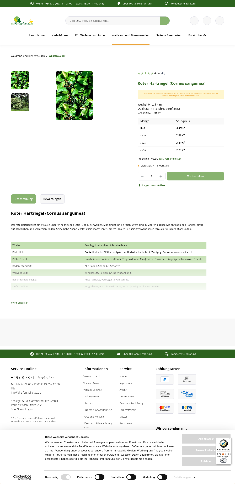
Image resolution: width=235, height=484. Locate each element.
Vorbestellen (195, 176)
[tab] (23, 199)
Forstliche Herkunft (93, 416)
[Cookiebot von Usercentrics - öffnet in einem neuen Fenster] (22, 477)
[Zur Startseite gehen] (36, 20)
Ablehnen (206, 461)
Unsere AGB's (127, 396)
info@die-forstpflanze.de (26, 392)
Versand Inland (91, 376)
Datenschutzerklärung (131, 403)
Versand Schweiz (92, 389)
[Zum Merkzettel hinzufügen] (108, 78)
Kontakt (124, 376)
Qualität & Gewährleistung (97, 410)
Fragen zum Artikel (153, 185)
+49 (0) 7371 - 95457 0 (32, 377)
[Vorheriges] (41, 95)
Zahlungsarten (91, 396)
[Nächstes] (107, 95)
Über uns (88, 403)
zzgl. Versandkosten (170, 158)
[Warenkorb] (207, 20)
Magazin (124, 416)
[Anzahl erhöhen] (160, 176)
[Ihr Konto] (219, 20)
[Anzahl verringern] (142, 176)
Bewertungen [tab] (52, 199)
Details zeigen (182, 477)
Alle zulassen (206, 438)
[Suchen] (165, 20)
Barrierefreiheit (128, 410)
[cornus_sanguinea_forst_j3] (74, 95)
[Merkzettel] (194, 20)
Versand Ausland (92, 383)
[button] (19, 302)
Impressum (126, 383)
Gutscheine (126, 423)
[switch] (99, 477)
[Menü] (229, 440)
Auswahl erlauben (206, 450)
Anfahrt (123, 389)
